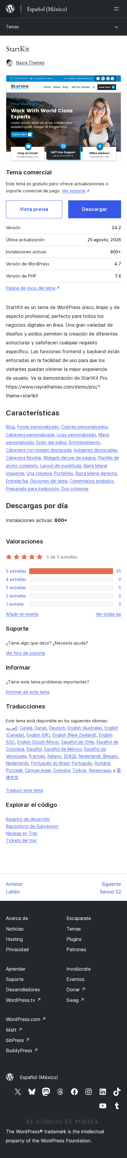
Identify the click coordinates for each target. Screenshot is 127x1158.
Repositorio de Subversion (32, 826)
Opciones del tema (48, 480)
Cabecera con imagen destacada (38, 449)
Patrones (76, 949)
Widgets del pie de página (69, 457)
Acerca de (17, 918)
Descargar (94, 209)
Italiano (54, 756)
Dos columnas (75, 488)
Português (82, 763)
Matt (14, 1030)
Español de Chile (77, 741)
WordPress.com (26, 1019)
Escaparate (78, 918)
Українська (100, 770)
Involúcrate (78, 969)
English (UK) (38, 734)
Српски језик (38, 770)
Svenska (61, 770)
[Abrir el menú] (117, 9)
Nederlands (17, 763)
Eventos (75, 979)
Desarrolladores (23, 989)
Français (37, 756)
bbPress (18, 1040)
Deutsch (57, 727)
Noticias (15, 929)
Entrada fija (17, 480)
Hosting (14, 939)
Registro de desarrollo (28, 819)
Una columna (39, 473)
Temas (12, 26)
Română (102, 763)
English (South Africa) (38, 741)
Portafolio (63, 473)
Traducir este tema (24, 790)
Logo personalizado (76, 434)
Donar (76, 989)
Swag (75, 1000)
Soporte (15, 979)
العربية (11, 727)
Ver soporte (73, 190)
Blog (10, 426)
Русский (14, 770)
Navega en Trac (22, 833)
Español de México (63, 748)
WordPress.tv (23, 1000)
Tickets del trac (21, 840)
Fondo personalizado (38, 426)
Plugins (74, 939)
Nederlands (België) (98, 756)
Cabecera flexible (23, 457)
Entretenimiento (84, 442)
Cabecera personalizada (30, 434)
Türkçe (79, 770)
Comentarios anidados (92, 480)
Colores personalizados (84, 426)
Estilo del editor (51, 442)
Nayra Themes (30, 62)
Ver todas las (108, 614)
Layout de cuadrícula (60, 465)
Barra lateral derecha (96, 473)
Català (26, 727)
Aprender (15, 969)
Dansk (41, 727)
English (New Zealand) (75, 734)
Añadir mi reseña (22, 614)
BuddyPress (22, 1050)
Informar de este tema (27, 691)
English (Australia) (85, 727)
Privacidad (17, 949)
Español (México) (39, 1077)
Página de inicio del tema (30, 287)
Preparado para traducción (32, 488)
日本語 (70, 756)
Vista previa (34, 209)
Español (34, 748)
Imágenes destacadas (95, 449)
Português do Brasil (50, 763)
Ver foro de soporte (25, 652)
